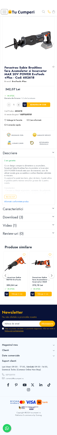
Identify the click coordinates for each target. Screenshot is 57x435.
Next (52, 44)
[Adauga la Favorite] (24, 254)
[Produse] (4, 12)
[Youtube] (24, 385)
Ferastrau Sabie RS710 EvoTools (14, 278)
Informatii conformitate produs (16, 201)
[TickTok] (48, 385)
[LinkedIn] (40, 385)
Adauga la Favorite (14, 120)
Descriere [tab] (10, 153)
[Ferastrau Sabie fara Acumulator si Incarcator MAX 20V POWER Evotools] (41, 264)
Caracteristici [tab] (13, 209)
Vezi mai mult (10, 197)
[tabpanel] (28, 41)
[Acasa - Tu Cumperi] (21, 12)
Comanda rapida (13, 125)
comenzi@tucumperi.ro (14, 378)
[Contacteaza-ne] (49, 12)
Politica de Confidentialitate (14, 331)
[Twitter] (32, 385)
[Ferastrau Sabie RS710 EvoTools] (16, 264)
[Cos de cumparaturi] (53, 12)
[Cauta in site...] (43, 12)
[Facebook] (8, 385)
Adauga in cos (38, 104)
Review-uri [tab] (13, 233)
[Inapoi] (52, 67)
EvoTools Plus (19, 81)
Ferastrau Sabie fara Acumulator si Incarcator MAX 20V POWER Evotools (41, 279)
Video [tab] (10, 225)
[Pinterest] (16, 385)
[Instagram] (28, 389)
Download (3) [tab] (13, 217)
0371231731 (10, 374)
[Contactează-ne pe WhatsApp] (7, 428)
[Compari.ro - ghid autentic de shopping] (28, 428)
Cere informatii (35, 120)
